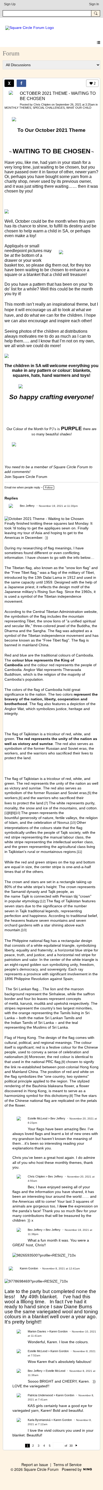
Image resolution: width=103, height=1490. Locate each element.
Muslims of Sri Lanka (50, 1027)
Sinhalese (57, 994)
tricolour (53, 779)
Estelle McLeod (37, 1118)
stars (35, 882)
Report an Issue (34, 1464)
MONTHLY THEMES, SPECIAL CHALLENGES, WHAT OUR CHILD (47, 107)
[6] (20, 798)
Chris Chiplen (42, 104)
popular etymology (23, 901)
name (20, 896)
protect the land (30, 803)
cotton (91, 808)
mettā (13, 1003)
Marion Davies (37, 1331)
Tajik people (58, 891)
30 (71, 1445)
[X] (9, 83)
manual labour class (66, 837)
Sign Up (10, 4)
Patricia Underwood (40, 1395)
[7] (46, 803)
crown (17, 882)
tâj (76, 896)
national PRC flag (45, 1062)
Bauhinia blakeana (47, 1086)
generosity (28, 818)
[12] (42, 901)
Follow (49, 487)
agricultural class (72, 847)
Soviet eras (77, 793)
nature (48, 818)
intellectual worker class (73, 842)
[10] (17, 813)
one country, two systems (66, 1076)
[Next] (76, 1445)
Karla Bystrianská (39, 1419)
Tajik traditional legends (39, 911)
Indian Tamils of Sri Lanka (32, 1022)
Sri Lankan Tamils (59, 1018)
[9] (13, 813)
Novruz (63, 822)
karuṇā (26, 1003)
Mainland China (25, 1072)
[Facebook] (21, 83)
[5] (89, 793)
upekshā (61, 1003)
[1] (6, 813)
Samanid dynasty (25, 891)
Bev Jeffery (27, 505)
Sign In (94, 4)
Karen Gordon (29, 1268)
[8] (9, 813)
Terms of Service (67, 1464)
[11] (79, 851)
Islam (13, 822)
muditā (39, 1003)
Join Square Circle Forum (25, 477)
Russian (52, 793)
